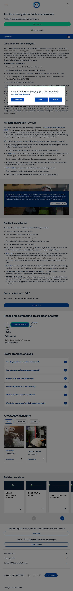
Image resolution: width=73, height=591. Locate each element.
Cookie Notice (17, 94)
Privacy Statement (25, 94)
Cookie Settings (17, 99)
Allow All (55, 99)
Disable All (41, 99)
